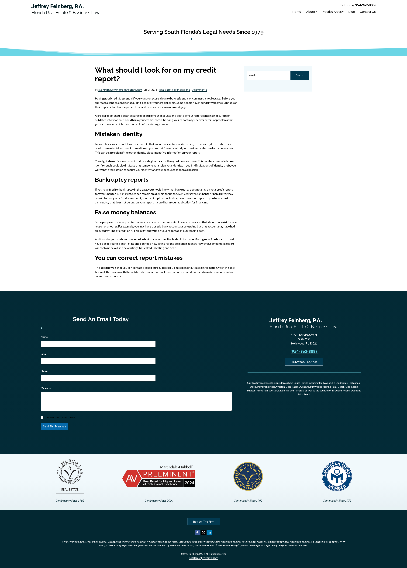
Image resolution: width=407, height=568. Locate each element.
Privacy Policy (210, 557)
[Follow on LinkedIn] (209, 532)
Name (44, 336)
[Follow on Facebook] (197, 532)
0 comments (199, 89)
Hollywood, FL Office (304, 361)
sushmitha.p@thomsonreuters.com (120, 89)
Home (296, 11)
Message (46, 387)
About (310, 11)
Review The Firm (203, 521)
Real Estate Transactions (174, 89)
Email (45, 353)
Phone (44, 370)
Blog (351, 11)
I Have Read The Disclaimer (60, 417)
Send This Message (54, 426)
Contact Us (368, 11)
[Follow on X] (203, 532)
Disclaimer (195, 557)
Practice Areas (332, 11)
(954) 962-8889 (304, 351)
